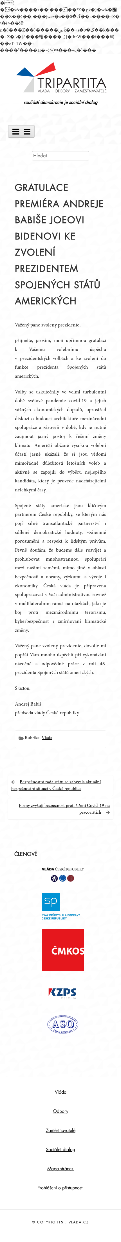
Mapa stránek (60, 1169)
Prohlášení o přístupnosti (60, 1188)
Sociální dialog (60, 1149)
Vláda (47, 738)
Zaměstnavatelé (60, 1130)
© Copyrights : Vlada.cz (60, 1222)
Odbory (60, 1111)
